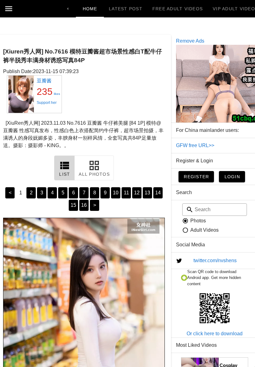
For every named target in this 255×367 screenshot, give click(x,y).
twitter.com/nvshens (215, 260)
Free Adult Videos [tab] (177, 8)
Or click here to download (215, 333)
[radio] (194, 221)
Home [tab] (90, 8)
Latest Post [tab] (125, 8)
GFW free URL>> (195, 145)
